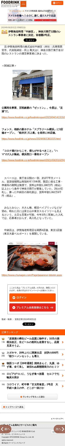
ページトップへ (57, 418)
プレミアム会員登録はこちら (32, 307)
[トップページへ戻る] (13, 407)
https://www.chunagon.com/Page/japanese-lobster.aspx (32, 275)
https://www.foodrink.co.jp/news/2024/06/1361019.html (31, 138)
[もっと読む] (33, 397)
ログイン (32, 297)
